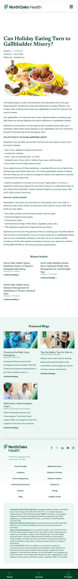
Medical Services (55, 466)
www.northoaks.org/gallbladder (42, 244)
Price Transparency (20, 478)
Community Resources (20, 484)
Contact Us (54, 484)
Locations (20, 472)
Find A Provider (20, 466)
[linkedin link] (62, 448)
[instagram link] (73, 448)
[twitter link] (57, 448)
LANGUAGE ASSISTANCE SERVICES (23, 509)
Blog (20, 497)
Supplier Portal (55, 497)
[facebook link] (51, 448)
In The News (18, 51)
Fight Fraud (56, 555)
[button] (70, 6)
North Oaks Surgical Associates (17, 192)
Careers (20, 491)
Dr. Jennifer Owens (59, 189)
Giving (54, 491)
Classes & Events (55, 478)
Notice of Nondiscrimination (20, 530)
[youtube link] (68, 448)
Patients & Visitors (54, 472)
